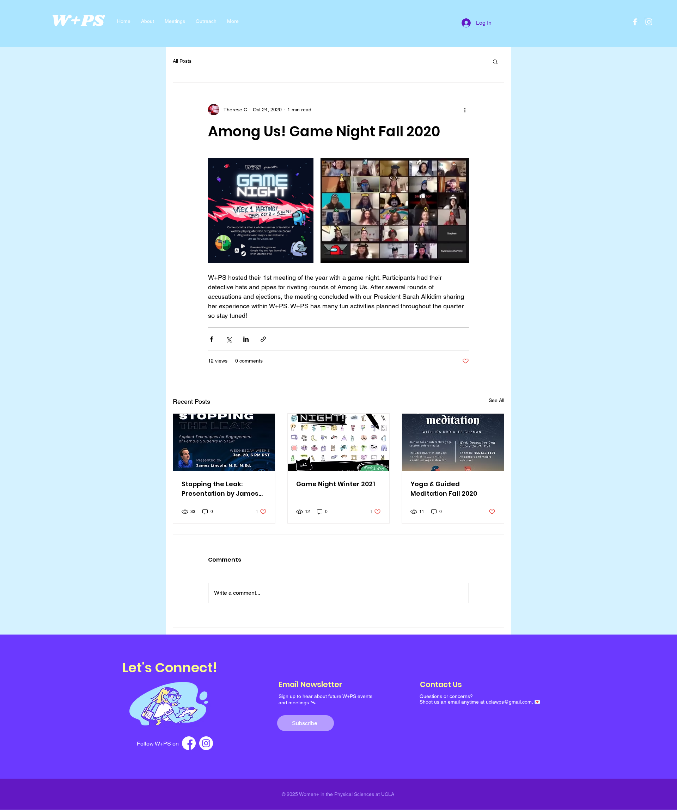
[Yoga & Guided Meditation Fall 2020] (453, 442)
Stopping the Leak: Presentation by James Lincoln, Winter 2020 (220, 489)
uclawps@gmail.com (509, 702)
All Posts (182, 61)
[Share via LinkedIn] (246, 339)
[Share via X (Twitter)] (228, 339)
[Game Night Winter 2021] (339, 442)
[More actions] (465, 109)
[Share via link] (263, 339)
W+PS (77, 21)
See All (496, 400)
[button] (495, 61)
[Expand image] (260, 210)
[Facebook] (635, 21)
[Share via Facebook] (211, 339)
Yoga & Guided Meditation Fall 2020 (443, 489)
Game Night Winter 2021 (335, 484)
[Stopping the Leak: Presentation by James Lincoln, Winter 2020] (224, 442)
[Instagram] (648, 21)
